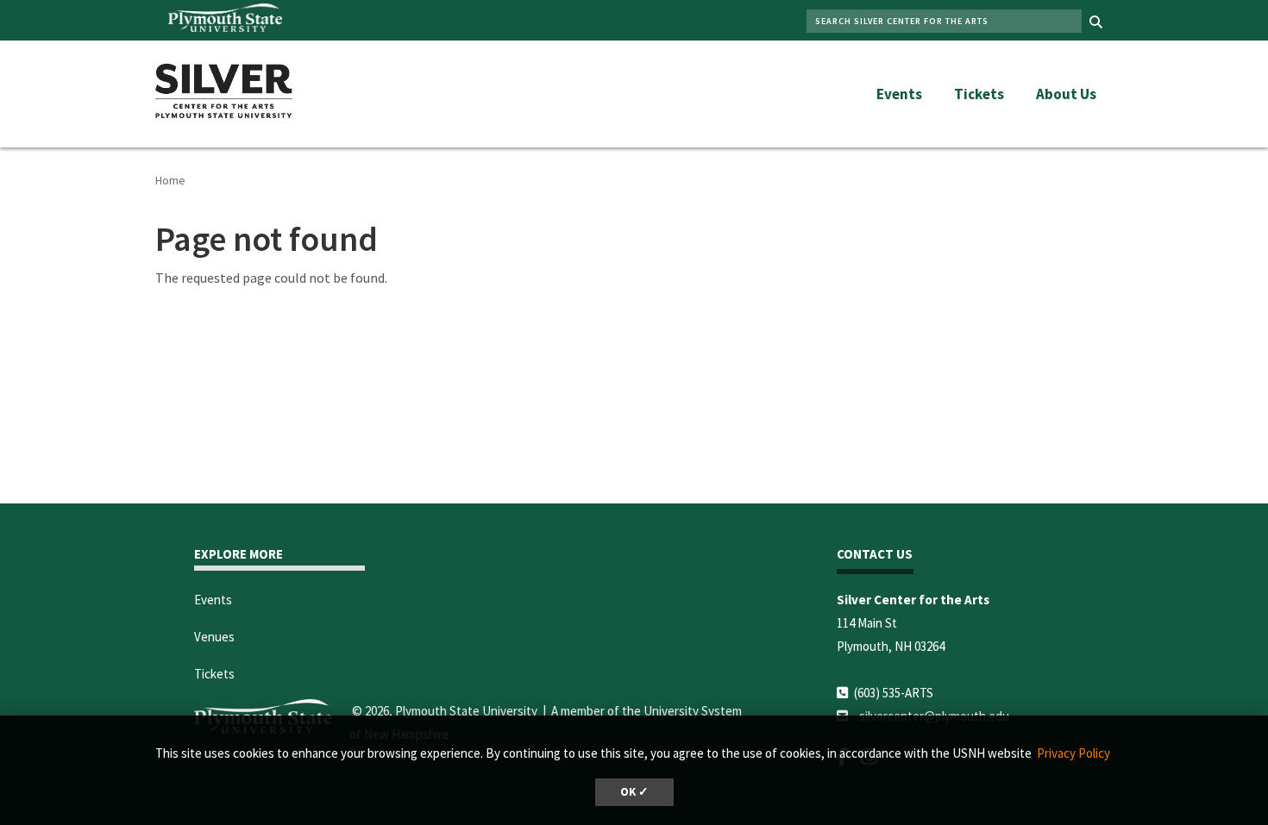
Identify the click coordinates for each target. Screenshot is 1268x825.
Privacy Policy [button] (1073, 753)
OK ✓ (634, 791)
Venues (214, 636)
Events (899, 93)
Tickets (979, 93)
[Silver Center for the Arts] (223, 88)
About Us (1066, 93)
